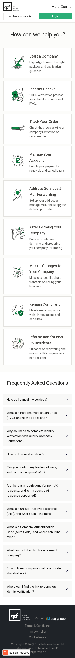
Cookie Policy (37, 637)
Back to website (22, 16)
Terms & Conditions (37, 625)
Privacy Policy (37, 631)
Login (55, 16)
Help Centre (62, 6)
